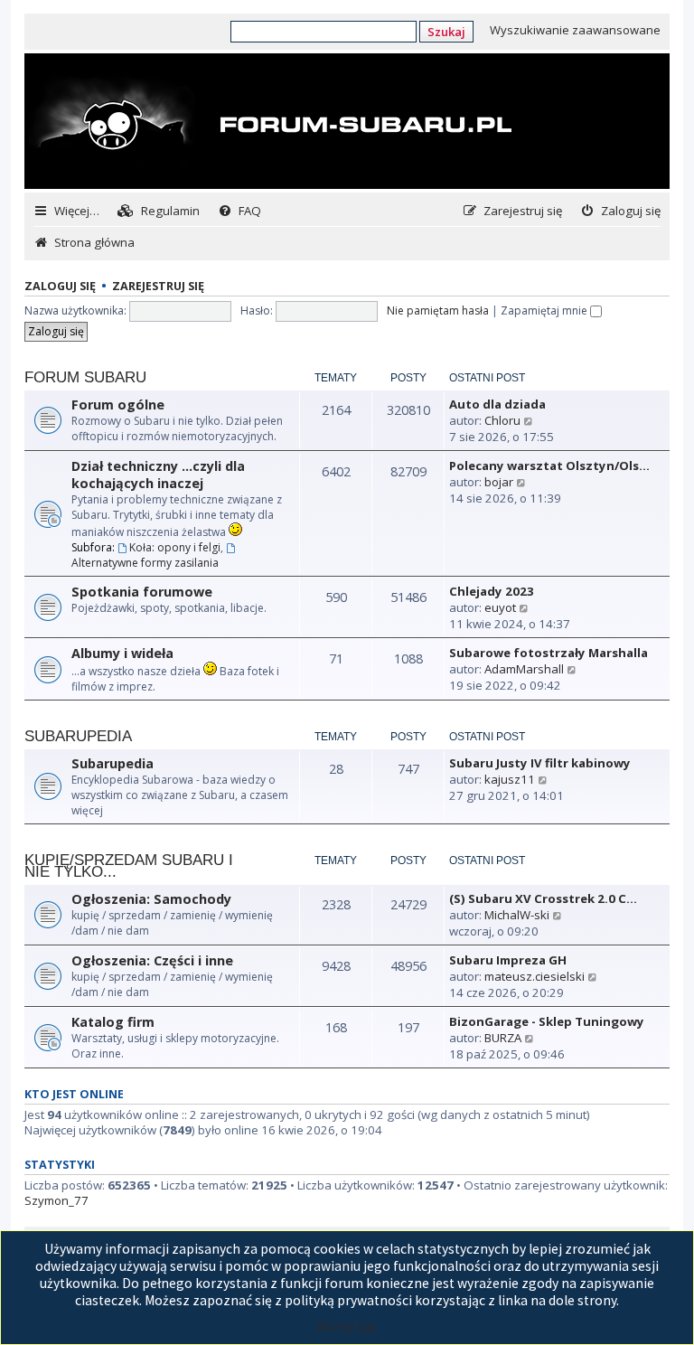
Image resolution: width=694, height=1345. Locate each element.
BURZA (502, 1038)
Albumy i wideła (122, 653)
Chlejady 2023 (491, 591)
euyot (500, 607)
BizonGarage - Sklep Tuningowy (546, 1021)
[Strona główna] (270, 123)
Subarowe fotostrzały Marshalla (548, 652)
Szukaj (446, 32)
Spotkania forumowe (141, 591)
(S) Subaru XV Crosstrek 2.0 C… (543, 898)
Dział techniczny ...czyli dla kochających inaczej (158, 474)
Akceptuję (347, 1326)
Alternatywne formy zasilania (145, 562)
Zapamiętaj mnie (545, 310)
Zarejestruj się (158, 286)
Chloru (502, 420)
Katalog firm (113, 1021)
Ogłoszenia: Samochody (151, 899)
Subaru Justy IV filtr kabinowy (540, 763)
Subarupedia (78, 736)
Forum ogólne (117, 404)
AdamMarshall (524, 669)
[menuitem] (158, 211)
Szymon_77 (56, 1200)
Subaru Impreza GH (508, 960)
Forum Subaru (85, 377)
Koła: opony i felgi (174, 547)
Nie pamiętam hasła (438, 310)
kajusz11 (509, 779)
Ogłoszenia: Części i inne (152, 960)
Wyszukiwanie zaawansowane (575, 30)
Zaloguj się (60, 286)
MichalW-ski (516, 915)
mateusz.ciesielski (534, 976)
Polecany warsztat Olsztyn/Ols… (549, 465)
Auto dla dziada (497, 404)
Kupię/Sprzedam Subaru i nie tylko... (128, 865)
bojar (498, 482)
